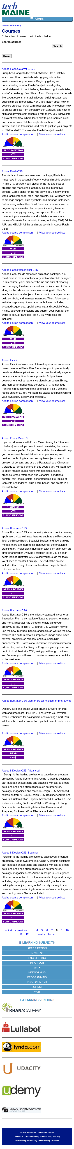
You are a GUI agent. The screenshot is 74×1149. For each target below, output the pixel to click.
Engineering (37, 957)
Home (5, 25)
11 (21, 934)
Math (37, 967)
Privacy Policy (31, 1137)
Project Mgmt (37, 982)
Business (37, 953)
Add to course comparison (17, 134)
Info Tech (37, 962)
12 (27, 934)
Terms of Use (45, 1137)
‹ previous (21, 930)
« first (8, 930)
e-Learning (15, 25)
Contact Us (18, 1137)
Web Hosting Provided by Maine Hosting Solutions (37, 1141)
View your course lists (52, 134)
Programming (37, 977)
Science (37, 986)
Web (37, 991)
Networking (37, 972)
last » (51, 934)
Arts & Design (37, 948)
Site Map (56, 1137)
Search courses (11, 41)
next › (41, 934)
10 (67, 930)
